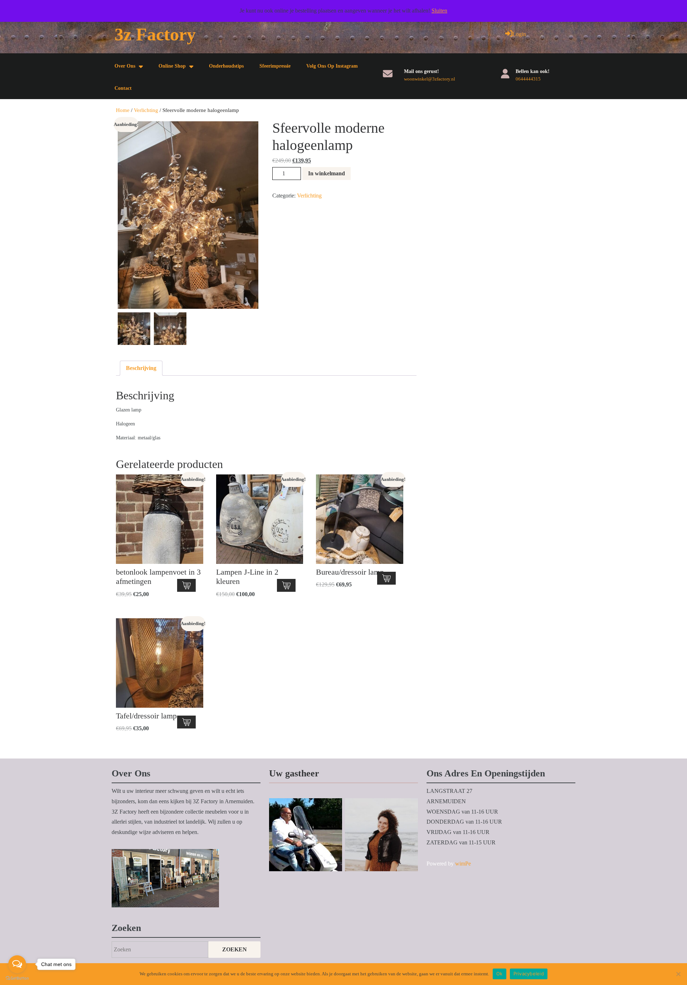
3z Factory (155, 34)
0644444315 (528, 79)
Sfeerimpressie (275, 66)
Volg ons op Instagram (332, 66)
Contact (123, 88)
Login (519, 34)
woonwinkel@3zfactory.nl (429, 79)
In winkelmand (326, 173)
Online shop (172, 66)
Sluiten (439, 11)
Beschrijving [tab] (141, 368)
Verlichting (146, 110)
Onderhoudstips (226, 66)
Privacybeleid (528, 973)
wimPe (463, 863)
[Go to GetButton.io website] (17, 978)
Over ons (124, 66)
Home (123, 110)
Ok (499, 973)
